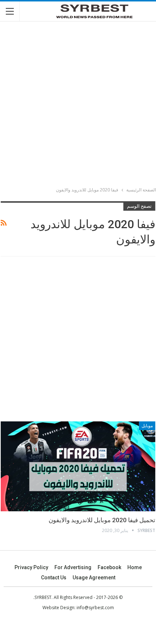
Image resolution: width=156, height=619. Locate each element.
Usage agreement (94, 577)
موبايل (147, 425)
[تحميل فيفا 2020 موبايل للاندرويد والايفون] (78, 466)
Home (134, 567)
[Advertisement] (78, 105)
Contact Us (53, 577)
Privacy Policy (31, 567)
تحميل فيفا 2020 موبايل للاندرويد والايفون (102, 520)
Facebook (109, 567)
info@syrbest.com (95, 607)
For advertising (72, 567)
